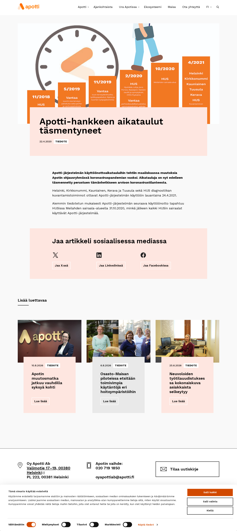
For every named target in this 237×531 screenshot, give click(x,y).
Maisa (172, 7)
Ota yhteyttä (191, 7)
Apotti (82, 7)
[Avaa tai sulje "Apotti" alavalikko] (88, 7)
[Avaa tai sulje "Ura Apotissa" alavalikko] (139, 7)
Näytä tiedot (146, 524)
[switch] (66, 524)
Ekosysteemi (152, 7)
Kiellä (210, 510)
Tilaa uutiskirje (184, 469)
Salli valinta (210, 501)
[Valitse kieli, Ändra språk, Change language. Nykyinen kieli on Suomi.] (211, 7)
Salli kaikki (210, 492)
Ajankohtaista (103, 7)
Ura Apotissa (128, 7)
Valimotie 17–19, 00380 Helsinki (48, 470)
